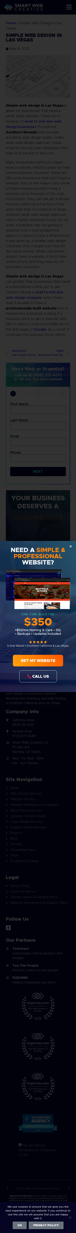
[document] (38, 616)
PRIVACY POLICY (46, 1225)
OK (19, 1225)
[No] (70, 1217)
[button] (70, 546)
